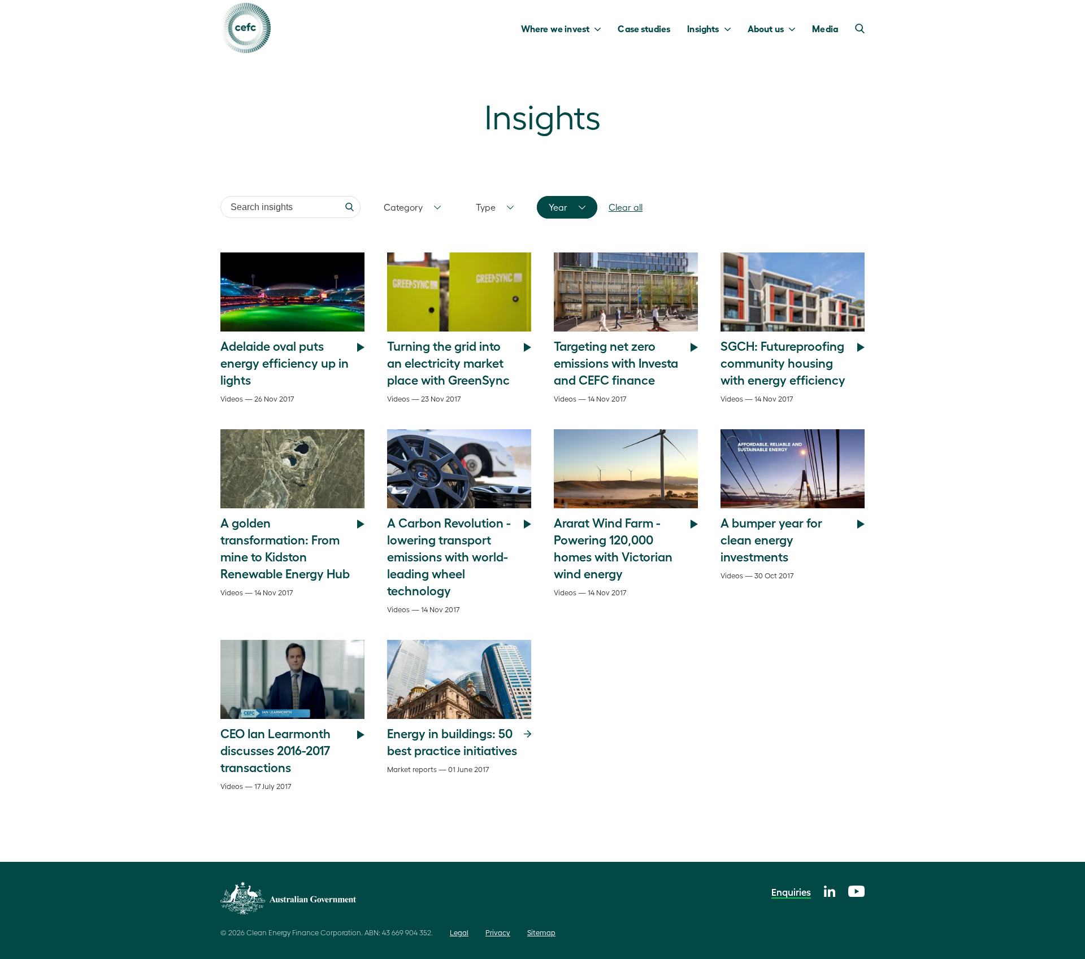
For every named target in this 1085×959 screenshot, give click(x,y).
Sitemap (541, 932)
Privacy (497, 932)
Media (825, 28)
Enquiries (791, 891)
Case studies (644, 28)
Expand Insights (730, 28)
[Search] (349, 207)
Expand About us (795, 28)
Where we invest (555, 28)
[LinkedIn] (829, 890)
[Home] (245, 28)
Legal (459, 932)
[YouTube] (856, 890)
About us (766, 28)
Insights (703, 28)
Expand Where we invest (600, 28)
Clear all (626, 207)
